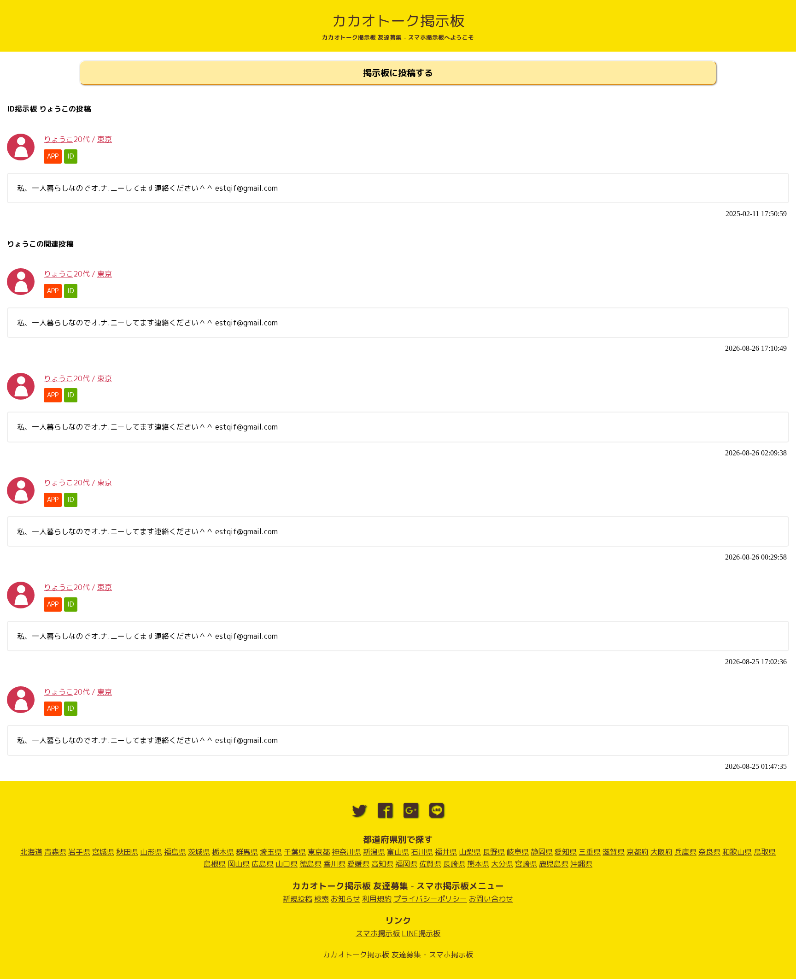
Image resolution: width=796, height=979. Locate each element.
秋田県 (127, 852)
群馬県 (247, 852)
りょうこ (58, 139)
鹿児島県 (553, 864)
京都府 (637, 852)
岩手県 (79, 852)
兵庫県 (685, 852)
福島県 (175, 852)
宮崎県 (526, 864)
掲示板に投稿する (398, 72)
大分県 (502, 864)
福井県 (446, 852)
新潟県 (374, 852)
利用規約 (377, 899)
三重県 (590, 852)
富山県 (398, 852)
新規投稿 (297, 899)
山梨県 (470, 852)
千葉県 (295, 852)
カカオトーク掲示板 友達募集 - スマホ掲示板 (398, 955)
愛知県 (566, 852)
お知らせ (345, 899)
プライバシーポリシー (430, 899)
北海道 (31, 852)
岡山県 (239, 864)
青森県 (55, 852)
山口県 (286, 864)
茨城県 (199, 852)
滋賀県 (614, 852)
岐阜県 (518, 852)
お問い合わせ (491, 899)
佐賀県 (430, 864)
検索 (321, 899)
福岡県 (406, 864)
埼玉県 (271, 852)
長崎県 (454, 864)
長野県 (494, 852)
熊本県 (478, 864)
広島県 (263, 864)
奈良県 (709, 852)
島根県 (215, 864)
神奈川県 (346, 852)
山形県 (151, 852)
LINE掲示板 (421, 933)
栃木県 (223, 852)
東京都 (319, 852)
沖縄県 (581, 864)
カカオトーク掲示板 (398, 21)
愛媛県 (358, 864)
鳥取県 (765, 852)
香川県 (334, 864)
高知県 (382, 864)
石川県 (422, 852)
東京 (104, 139)
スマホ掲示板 (378, 933)
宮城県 (103, 852)
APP (53, 156)
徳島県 (310, 864)
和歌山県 (737, 852)
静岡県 (542, 852)
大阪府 (661, 852)
